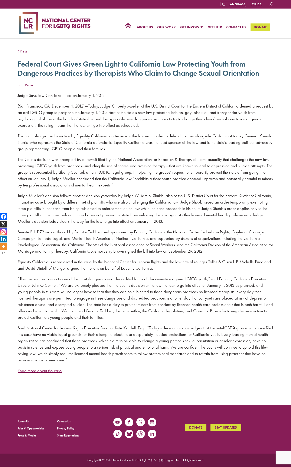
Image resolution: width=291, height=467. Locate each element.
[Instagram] (3, 231)
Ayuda (256, 4)
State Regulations (68, 435)
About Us (145, 27)
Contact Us (236, 27)
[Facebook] (3, 216)
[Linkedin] (3, 239)
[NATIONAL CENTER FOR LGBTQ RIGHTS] (55, 22)
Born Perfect (26, 85)
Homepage (128, 26)
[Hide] (3, 253)
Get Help (215, 27)
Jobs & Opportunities (31, 428)
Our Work (166, 27)
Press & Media (27, 435)
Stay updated (226, 427)
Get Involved (191, 27)
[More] (3, 246)
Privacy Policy (66, 428)
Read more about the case (40, 370)
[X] (3, 224)
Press (23, 51)
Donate (260, 27)
